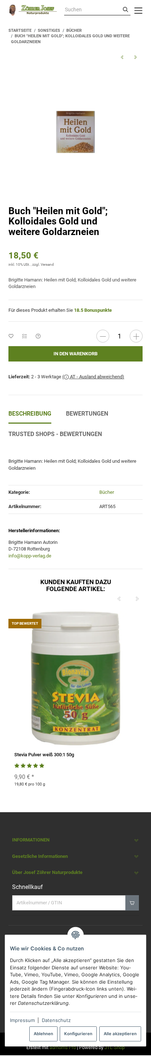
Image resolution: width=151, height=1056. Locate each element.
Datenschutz (56, 1020)
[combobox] (92, 10)
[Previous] (119, 599)
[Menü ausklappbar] (138, 10)
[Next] (137, 599)
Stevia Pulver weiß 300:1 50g (44, 754)
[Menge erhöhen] (136, 336)
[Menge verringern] (102, 336)
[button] (75, 840)
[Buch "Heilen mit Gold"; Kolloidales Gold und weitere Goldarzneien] (75, 132)
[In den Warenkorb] (132, 903)
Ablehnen (43, 1033)
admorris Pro (62, 1047)
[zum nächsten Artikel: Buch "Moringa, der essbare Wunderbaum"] (136, 57)
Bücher (106, 492)
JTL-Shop (114, 1047)
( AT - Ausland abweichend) (93, 376)
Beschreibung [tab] (29, 413)
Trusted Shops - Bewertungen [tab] (55, 434)
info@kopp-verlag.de (29, 556)
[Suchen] (125, 10)
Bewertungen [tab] (87, 413)
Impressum (22, 1020)
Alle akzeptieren (120, 1033)
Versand (47, 264)
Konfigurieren (78, 1033)
